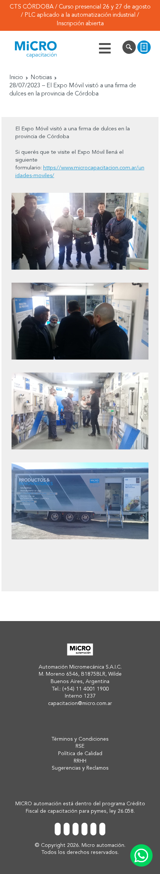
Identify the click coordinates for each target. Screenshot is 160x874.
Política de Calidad (80, 753)
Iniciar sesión (129, 48)
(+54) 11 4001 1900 (85, 689)
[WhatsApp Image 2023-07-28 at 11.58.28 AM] (80, 411)
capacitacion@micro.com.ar (80, 703)
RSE (80, 746)
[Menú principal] (105, 48)
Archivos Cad (144, 48)
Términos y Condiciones (80, 739)
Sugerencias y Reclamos (80, 768)
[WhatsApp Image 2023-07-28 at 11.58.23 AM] (80, 231)
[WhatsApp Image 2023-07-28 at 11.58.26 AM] (80, 500)
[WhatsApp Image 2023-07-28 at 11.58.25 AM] (80, 321)
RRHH (80, 761)
